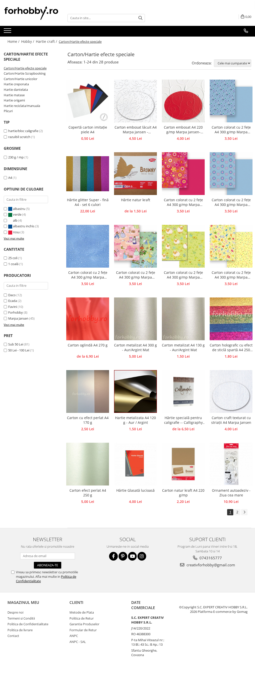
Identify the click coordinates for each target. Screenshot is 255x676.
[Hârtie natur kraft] (135, 173)
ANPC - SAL (77, 641)
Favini (12, 306)
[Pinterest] (123, 556)
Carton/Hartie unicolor (20, 79)
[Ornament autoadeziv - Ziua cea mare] (231, 464)
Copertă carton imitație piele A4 (87, 129)
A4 (10, 177)
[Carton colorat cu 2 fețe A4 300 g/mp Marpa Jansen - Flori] (183, 173)
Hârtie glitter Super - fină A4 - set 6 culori (88, 202)
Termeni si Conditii (21, 618)
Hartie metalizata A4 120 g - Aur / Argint (135, 420)
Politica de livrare (20, 630)
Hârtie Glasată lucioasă (135, 490)
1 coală (13, 264)
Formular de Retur (83, 630)
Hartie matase (14, 95)
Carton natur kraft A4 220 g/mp (183, 492)
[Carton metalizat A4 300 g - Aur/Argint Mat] (135, 318)
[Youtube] (132, 556)
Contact (13, 635)
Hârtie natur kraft (135, 199)
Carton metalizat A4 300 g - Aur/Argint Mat (135, 347)
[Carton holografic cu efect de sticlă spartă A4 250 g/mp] (231, 318)
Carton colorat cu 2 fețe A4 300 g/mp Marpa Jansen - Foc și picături (87, 275)
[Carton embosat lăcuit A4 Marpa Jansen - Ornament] (135, 101)
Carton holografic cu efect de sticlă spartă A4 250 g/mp (231, 348)
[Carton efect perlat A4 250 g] (87, 464)
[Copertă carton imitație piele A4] (87, 101)
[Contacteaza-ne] (245, 31)
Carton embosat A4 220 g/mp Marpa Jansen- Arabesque (183, 130)
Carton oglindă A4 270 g (88, 345)
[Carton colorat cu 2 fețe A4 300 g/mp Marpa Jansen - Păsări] (231, 101)
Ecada (12, 300)
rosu (16, 232)
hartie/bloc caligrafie (23, 131)
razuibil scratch (19, 137)
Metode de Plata (81, 612)
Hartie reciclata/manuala (22, 105)
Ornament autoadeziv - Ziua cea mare (231, 492)
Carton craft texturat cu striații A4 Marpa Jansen (231, 420)
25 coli (12, 258)
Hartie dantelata (16, 89)
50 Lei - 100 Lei (18, 350)
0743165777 (210, 557)
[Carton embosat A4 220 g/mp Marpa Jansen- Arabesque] (183, 101)
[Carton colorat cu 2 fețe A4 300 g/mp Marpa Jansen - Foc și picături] (87, 246)
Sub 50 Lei (15, 344)
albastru (19, 208)
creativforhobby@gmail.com (210, 564)
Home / (13, 41)
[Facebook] (113, 556)
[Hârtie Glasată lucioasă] (135, 464)
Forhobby (15, 312)
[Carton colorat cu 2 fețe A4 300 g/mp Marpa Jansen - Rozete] (231, 173)
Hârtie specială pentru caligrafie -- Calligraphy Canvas (183, 420)
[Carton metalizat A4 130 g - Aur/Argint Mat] (183, 318)
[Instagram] (141, 556)
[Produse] (8, 32)
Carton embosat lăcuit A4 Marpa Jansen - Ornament (136, 130)
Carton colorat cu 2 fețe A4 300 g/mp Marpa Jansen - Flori (183, 202)
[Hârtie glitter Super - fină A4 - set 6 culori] (87, 173)
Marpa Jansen (18, 318)
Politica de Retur (81, 618)
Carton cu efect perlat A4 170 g (88, 420)
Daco (12, 295)
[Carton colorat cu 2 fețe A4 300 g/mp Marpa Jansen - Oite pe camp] (183, 246)
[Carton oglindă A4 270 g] (87, 318)
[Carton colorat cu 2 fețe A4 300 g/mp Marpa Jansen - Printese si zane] (135, 246)
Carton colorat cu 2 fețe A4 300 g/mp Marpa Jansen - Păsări (231, 130)
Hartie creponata (16, 84)
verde (17, 214)
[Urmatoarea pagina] (244, 512)
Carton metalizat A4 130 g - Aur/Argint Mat (183, 347)
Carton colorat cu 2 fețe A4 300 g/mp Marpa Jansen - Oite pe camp (183, 275)
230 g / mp (16, 157)
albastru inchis (23, 226)
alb (15, 220)
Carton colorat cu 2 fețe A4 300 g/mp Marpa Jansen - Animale (231, 275)
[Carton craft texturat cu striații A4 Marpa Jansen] (231, 391)
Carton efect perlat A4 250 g (87, 492)
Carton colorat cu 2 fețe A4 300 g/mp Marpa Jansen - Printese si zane (135, 275)
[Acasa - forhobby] (32, 13)
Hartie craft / (47, 41)
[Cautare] (140, 18)
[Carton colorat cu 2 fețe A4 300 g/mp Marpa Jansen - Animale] (231, 246)
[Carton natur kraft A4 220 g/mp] (183, 464)
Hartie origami (14, 100)
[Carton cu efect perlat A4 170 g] (87, 391)
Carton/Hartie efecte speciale (25, 68)
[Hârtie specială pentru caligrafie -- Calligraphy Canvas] (183, 391)
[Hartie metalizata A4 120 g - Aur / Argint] (135, 391)
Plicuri (8, 111)
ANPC (73, 635)
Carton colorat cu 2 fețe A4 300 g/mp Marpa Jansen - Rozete (231, 202)
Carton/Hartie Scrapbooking (25, 73)
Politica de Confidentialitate (27, 624)
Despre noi (15, 612)
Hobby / (28, 41)
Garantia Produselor (84, 624)
